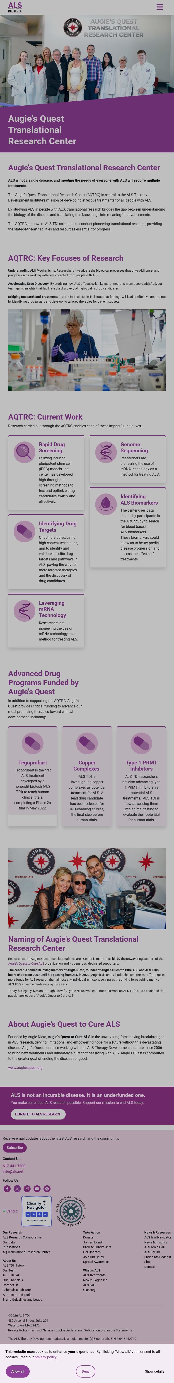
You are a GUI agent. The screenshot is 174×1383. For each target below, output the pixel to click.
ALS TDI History (14, 1265)
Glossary (89, 1290)
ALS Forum (152, 1252)
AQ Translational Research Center (26, 1252)
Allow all (17, 1371)
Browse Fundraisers (97, 1247)
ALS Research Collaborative (22, 1237)
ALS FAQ (89, 1285)
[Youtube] (37, 1188)
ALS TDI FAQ (11, 1275)
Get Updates (92, 1252)
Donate (88, 1237)
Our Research (12, 1232)
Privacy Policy (18, 1330)
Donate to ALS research (38, 1114)
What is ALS (91, 1270)
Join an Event (92, 1242)
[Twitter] (17, 1188)
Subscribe (15, 1148)
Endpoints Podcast (157, 1257)
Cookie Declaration (69, 1330)
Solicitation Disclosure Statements (108, 1330)
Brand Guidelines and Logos (22, 1300)
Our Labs (9, 1242)
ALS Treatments (94, 1275)
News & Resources (157, 1232)
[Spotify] (47, 1188)
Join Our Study (93, 1257)
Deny (85, 1371)
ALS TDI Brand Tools (17, 1295)
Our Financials (13, 1280)
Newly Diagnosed (95, 1280)
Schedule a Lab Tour (17, 1290)
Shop (148, 1262)
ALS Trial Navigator (157, 1237)
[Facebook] (7, 1188)
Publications (11, 1247)
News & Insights (155, 1242)
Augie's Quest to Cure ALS (26, 963)
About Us (9, 1261)
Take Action (91, 1232)
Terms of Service (41, 1330)
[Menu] (160, 7)
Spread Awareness (96, 1262)
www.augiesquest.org (25, 1067)
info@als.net (13, 1171)
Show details (154, 1371)
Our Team (9, 1270)
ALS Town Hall (154, 1247)
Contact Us (10, 1285)
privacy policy (45, 1357)
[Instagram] (27, 1188)
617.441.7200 (14, 1166)
